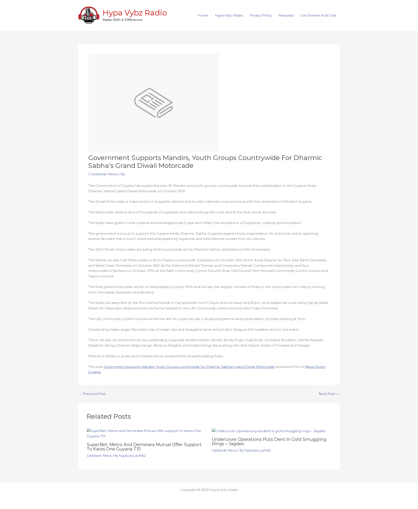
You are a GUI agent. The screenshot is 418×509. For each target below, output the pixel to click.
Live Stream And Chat (318, 15)
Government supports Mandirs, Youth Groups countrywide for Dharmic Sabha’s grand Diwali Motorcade (189, 367)
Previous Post (92, 393)
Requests (286, 15)
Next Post (329, 393)
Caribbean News (104, 174)
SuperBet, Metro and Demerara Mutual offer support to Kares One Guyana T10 (144, 447)
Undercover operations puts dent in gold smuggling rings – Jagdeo (269, 441)
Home (203, 15)
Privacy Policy (260, 15)
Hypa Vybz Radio (135, 12)
